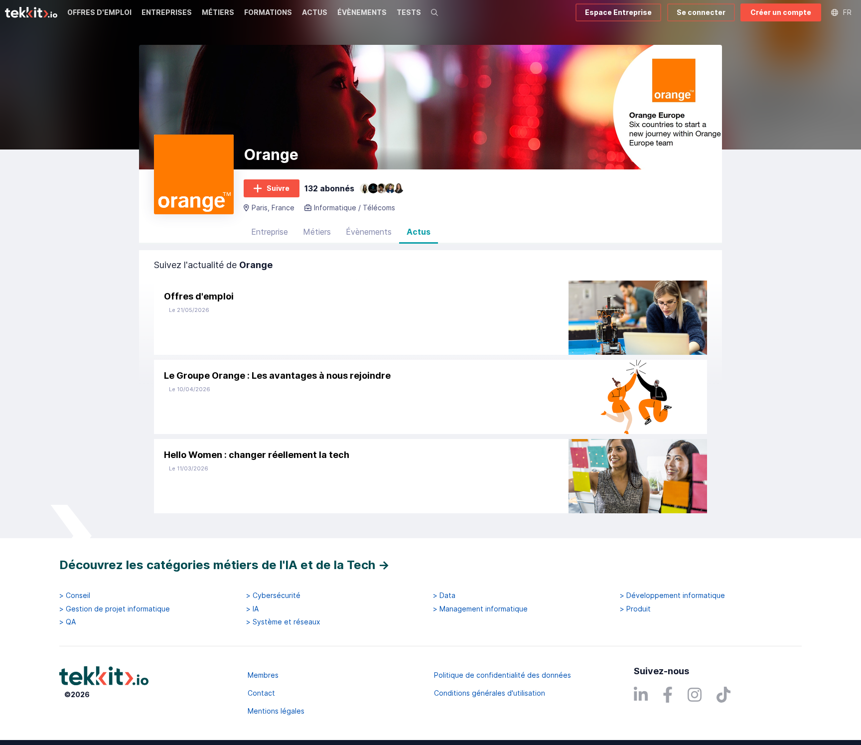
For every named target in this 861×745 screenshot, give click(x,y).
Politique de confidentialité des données (502, 675)
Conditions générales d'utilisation (489, 693)
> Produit (635, 609)
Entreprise (269, 232)
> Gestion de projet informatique (114, 609)
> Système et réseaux (283, 622)
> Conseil (74, 595)
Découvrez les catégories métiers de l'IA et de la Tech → (224, 565)
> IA (252, 609)
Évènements (369, 232)
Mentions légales (276, 711)
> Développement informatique (672, 595)
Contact (261, 693)
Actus (418, 232)
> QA (67, 622)
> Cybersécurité (273, 595)
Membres (263, 675)
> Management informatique (480, 609)
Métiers (317, 232)
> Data (444, 595)
